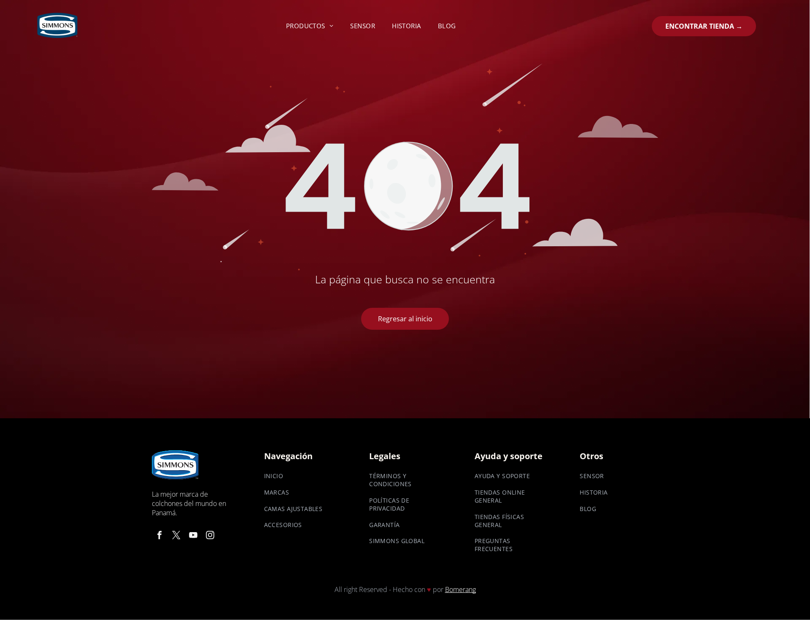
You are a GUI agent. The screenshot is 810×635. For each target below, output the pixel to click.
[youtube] (193, 536)
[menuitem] (310, 26)
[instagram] (210, 536)
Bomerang (460, 589)
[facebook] (159, 536)
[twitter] (176, 536)
